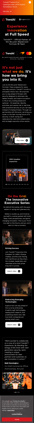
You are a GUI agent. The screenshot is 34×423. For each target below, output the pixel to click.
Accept (17, 419)
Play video (20, 140)
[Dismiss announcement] (30, 2)
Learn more (10, 410)
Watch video (11, 271)
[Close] (32, 398)
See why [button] (6, 11)
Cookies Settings (17, 414)
